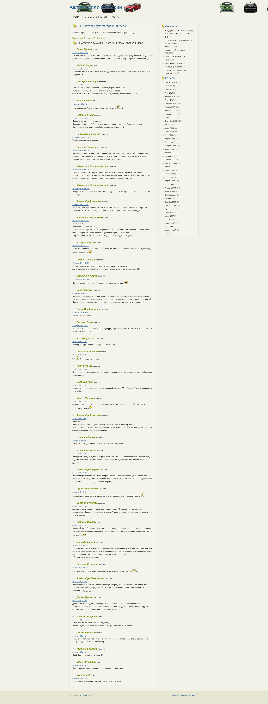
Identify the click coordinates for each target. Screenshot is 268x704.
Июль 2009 (169, 128)
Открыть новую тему (96, 17)
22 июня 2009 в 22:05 (79, 582)
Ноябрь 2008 (170, 156)
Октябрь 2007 (170, 202)
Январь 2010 (170, 107)
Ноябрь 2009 (170, 114)
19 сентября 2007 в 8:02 (80, 169)
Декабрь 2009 (170, 111)
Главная (76, 17)
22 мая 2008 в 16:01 (79, 401)
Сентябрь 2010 (171, 82)
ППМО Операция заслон (175, 56)
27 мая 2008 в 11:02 (79, 419)
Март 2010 (169, 100)
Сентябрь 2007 (171, 206)
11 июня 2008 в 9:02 (79, 440)
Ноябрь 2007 (170, 198)
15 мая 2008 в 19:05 (79, 342)
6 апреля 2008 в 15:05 (80, 293)
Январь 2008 (170, 191)
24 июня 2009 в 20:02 (79, 652)
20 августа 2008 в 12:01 (80, 545)
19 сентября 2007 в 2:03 (80, 150)
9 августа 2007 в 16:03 (80, 85)
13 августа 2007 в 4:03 (80, 118)
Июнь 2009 (169, 132)
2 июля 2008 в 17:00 (79, 454)
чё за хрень (169, 60)
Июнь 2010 (169, 89)
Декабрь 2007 (170, 195)
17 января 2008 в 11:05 (80, 263)
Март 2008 (169, 184)
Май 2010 (169, 93)
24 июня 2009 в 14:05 (79, 620)
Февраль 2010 (170, 103)
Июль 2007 (169, 213)
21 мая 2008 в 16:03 (79, 369)
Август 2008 (169, 167)
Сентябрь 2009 (171, 121)
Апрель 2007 (170, 223)
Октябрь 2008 (170, 160)
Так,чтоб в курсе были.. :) (175, 63)
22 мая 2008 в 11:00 (79, 385)
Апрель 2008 (170, 181)
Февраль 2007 (170, 230)
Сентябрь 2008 (171, 163)
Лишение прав (171, 47)
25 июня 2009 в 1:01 (79, 665)
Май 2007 (169, 220)
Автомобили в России (96, 7)
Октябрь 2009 (170, 118)
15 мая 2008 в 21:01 (79, 355)
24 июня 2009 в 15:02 (79, 636)
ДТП (166, 37)
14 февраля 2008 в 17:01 (81, 279)
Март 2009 (169, 142)
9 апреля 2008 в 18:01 (80, 312)
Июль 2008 (169, 170)
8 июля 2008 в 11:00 (79, 525)
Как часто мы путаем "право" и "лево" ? (103, 26)
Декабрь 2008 (170, 153)
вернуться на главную (181, 695)
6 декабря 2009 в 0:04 (80, 678)
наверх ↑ (195, 695)
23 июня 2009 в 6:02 (79, 601)
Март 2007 (169, 227)
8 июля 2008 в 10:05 (79, 506)
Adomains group (86, 695)
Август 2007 (169, 209)
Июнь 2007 (169, 216)
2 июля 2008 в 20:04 (79, 492)
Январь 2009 (170, 149)
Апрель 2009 (170, 139)
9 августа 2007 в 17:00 (80, 104)
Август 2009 (169, 125)
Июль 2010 (169, 86)
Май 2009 (169, 135)
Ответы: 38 (101, 38)
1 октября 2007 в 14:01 (80, 205)
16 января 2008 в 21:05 (80, 246)
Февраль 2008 (170, 188)
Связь (115, 17)
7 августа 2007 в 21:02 (80, 53)
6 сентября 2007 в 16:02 (80, 137)
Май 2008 (169, 177)
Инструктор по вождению (175, 67)
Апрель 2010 (170, 96)
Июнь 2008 (169, 174)
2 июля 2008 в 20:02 (79, 473)
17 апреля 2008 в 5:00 (80, 326)
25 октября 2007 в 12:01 (80, 221)
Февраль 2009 (170, 146)
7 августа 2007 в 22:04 (80, 69)
